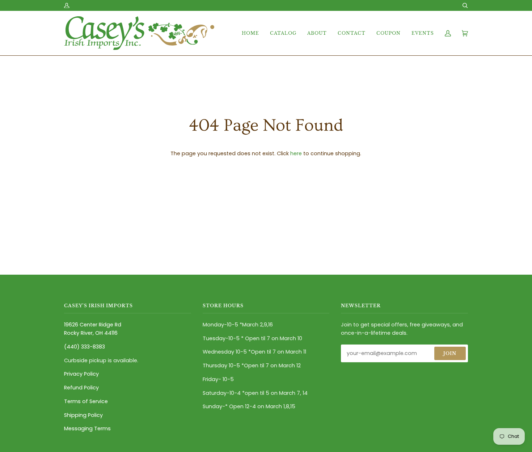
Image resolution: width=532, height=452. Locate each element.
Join (449, 353)
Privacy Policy (81, 373)
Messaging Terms (87, 428)
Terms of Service (86, 401)
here (296, 153)
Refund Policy (81, 387)
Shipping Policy (83, 415)
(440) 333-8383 (84, 346)
